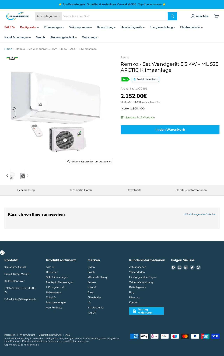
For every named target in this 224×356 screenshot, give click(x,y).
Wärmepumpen (79, 27)
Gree (90, 292)
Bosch (91, 272)
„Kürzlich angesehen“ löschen (200, 214)
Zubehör (51, 297)
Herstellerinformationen (191, 190)
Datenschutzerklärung (50, 334)
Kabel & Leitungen (16, 37)
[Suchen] (172, 16)
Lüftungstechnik (55, 287)
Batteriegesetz (137, 287)
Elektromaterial (190, 27)
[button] (11, 175)
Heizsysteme (53, 292)
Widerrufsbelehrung (141, 282)
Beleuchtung (105, 27)
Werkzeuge (90, 37)
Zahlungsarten (137, 267)
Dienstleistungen (56, 302)
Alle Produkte (54, 307)
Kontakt (133, 302)
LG (89, 302)
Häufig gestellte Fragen (143, 277)
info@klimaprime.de (24, 299)
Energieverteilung (162, 27)
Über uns (134, 297)
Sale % (50, 267)
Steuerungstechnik (62, 37)
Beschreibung (26, 190)
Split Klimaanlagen (57, 277)
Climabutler (94, 297)
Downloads (134, 190)
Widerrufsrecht (27, 334)
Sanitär (40, 37)
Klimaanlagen (53, 27)
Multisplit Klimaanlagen (60, 282)
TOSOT (92, 312)
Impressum (10, 334)
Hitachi (92, 287)
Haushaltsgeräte (132, 27)
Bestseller (52, 272)
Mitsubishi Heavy (97, 277)
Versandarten (137, 272)
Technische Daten (80, 190)
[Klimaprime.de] (17, 16)
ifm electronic (95, 307)
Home (8, 49)
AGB (67, 334)
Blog (132, 292)
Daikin (91, 267)
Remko (92, 282)
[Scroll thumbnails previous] (7, 175)
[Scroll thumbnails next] (27, 175)
